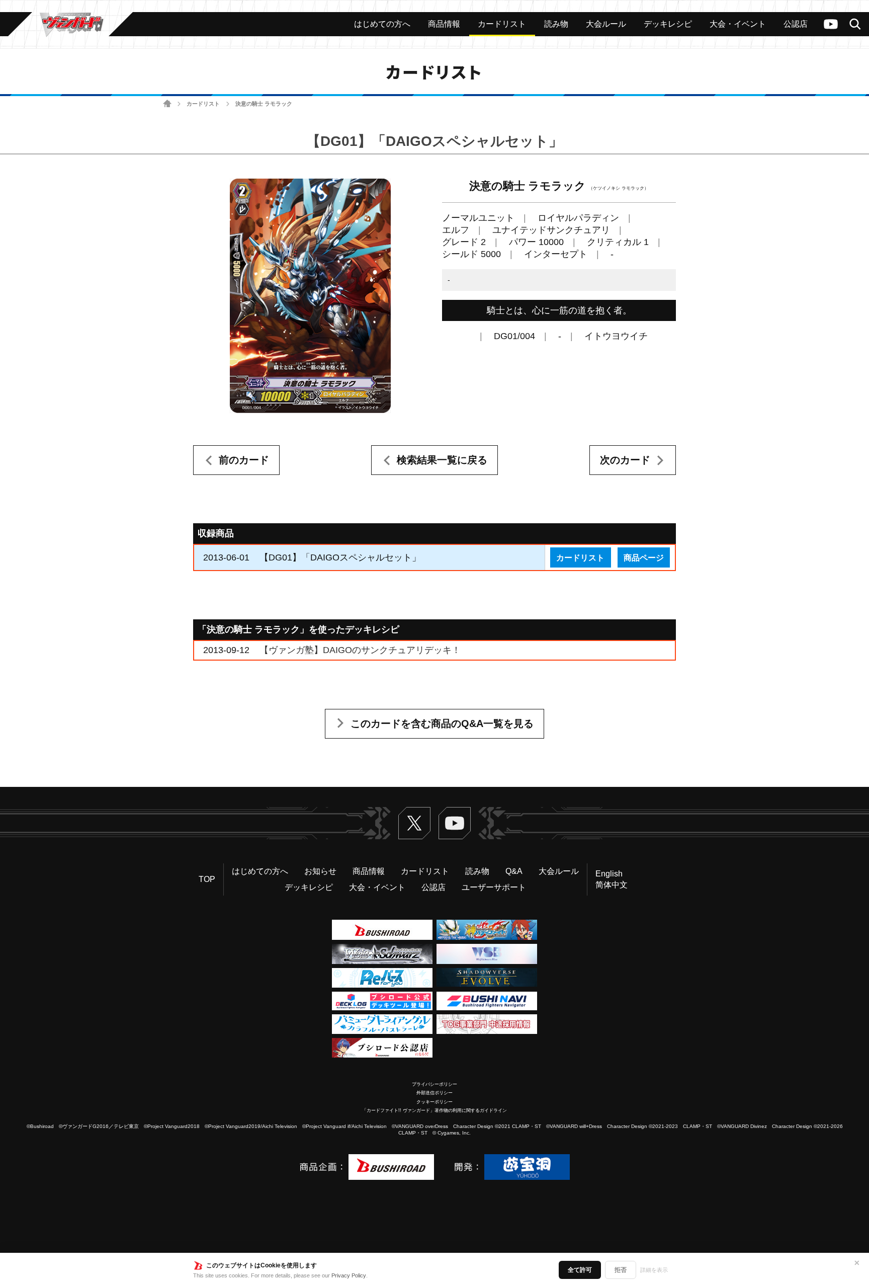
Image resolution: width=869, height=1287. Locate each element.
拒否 (621, 1269)
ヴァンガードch (831, 24)
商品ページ (644, 557)
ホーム (167, 104)
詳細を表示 (654, 1270)
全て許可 (580, 1269)
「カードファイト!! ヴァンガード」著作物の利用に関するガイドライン (434, 1110)
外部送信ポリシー (434, 1092)
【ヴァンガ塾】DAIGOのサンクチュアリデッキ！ (360, 650)
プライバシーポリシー (434, 1084)
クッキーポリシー (434, 1101)
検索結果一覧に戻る (442, 459)
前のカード (244, 459)
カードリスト (203, 104)
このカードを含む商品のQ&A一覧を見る (442, 723)
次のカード (625, 459)
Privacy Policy (348, 1275)
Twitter (414, 823)
